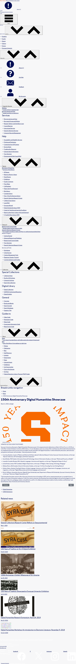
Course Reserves (8, 126)
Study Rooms (7, 177)
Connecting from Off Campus (11, 144)
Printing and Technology (10, 142)
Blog (5, 350)
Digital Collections (8, 289)
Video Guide (7, 317)
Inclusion (6, 355)
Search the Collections (9, 283)
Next (71, 485)
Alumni (4, 41)
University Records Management (12, 133)
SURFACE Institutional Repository (13, 292)
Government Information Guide (12, 324)
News (5, 360)
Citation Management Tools (11, 255)
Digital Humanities (7, 489)
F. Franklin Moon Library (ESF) (12, 215)
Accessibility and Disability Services (13, 140)
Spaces (4, 166)
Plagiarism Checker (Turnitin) (11, 257)
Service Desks (7, 147)
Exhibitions (7, 179)
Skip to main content (15, 0)
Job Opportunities (8, 367)
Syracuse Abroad (8, 205)
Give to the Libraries (9, 369)
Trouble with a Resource (10, 149)
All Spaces (6, 172)
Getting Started (8, 236)
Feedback (21, 87)
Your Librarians (8, 154)
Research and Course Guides (11, 240)
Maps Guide (7, 322)
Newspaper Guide (8, 319)
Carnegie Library (8, 193)
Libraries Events (8, 362)
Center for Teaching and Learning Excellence (15, 210)
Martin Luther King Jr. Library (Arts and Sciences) (16, 212)
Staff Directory (8, 353)
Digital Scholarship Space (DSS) (12, 208)
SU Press (6, 372)
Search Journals (8, 306)
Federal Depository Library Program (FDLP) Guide (17, 374)
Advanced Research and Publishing (13, 238)
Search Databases (8, 308)
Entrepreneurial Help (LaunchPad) (12, 156)
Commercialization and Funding (12, 260)
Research (4, 225)
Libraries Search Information (11, 151)
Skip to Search (3, 0)
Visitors (4, 43)
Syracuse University (7, 48)
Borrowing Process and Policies (12, 121)
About (4, 336)
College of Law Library (9, 200)
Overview (6, 301)
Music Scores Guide (9, 326)
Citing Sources (7, 253)
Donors (4, 46)
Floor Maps (7, 184)
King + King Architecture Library (12, 196)
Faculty (4, 39)
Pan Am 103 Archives (9, 278)
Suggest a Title (7, 310)
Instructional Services (9, 128)
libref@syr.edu (3, 648)
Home (4, 391)
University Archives (9, 280)
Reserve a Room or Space (10, 174)
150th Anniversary (8, 492)
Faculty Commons (8, 181)
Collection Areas (8, 276)
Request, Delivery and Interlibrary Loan (14, 124)
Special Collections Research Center (13, 198)
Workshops (7, 250)
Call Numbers (7, 186)
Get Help (21, 77)
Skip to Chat (8, 0)
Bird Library (7, 191)
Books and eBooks (9, 303)
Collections (5, 269)
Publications (7, 348)
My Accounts (22, 96)
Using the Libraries (7, 106)
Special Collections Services (11, 131)
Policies (6, 346)
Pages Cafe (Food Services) (11, 188)
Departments (7, 357)
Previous (6, 485)
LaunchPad (7, 203)
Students (4, 36)
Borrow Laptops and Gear (10, 119)
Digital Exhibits (8, 294)
